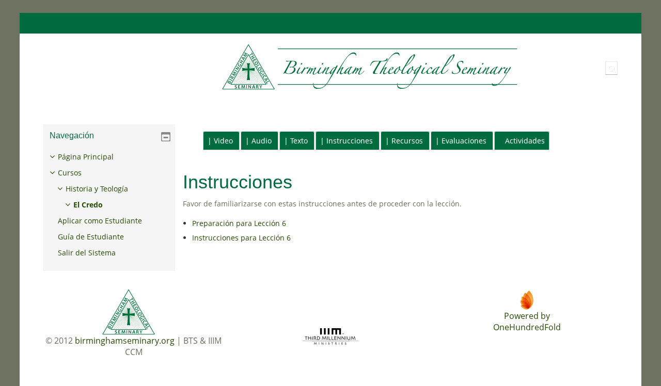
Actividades (525, 141)
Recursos (407, 141)
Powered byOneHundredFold (527, 321)
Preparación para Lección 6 (239, 223)
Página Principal (86, 157)
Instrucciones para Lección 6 (241, 238)
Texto (299, 141)
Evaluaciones (464, 141)
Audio (261, 141)
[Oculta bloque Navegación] (165, 136)
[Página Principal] (277, 67)
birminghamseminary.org (125, 340)
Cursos (70, 173)
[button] (611, 68)
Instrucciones (349, 141)
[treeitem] (109, 205)
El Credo (88, 205)
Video (223, 141)
